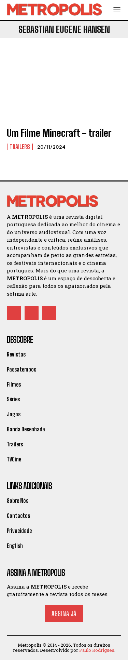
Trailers (20, 147)
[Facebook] (14, 313)
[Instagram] (32, 313)
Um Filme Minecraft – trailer (59, 133)
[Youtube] (49, 313)
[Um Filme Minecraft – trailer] (64, 86)
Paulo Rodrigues (96, 650)
